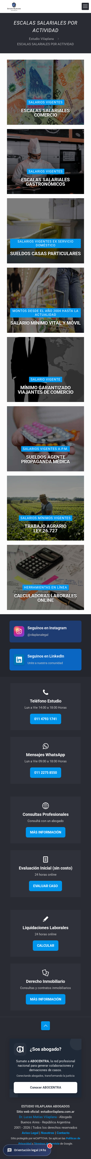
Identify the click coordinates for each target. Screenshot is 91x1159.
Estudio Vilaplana (41, 39)
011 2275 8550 (45, 773)
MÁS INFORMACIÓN (45, 832)
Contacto (63, 1133)
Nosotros (47, 1133)
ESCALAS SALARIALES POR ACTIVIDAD (45, 44)
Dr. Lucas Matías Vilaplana (38, 1117)
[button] (27, 1150)
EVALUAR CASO (45, 886)
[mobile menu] (85, 6)
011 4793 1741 (45, 719)
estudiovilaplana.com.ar (57, 1112)
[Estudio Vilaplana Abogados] (14, 6)
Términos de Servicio (46, 1143)
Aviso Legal (30, 1133)
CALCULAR (45, 946)
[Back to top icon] (45, 1025)
